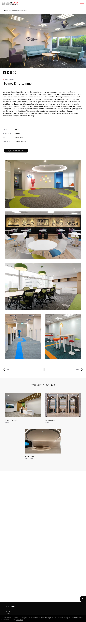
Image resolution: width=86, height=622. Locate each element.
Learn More (19, 620)
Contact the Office (18, 150)
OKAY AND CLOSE (78, 618)
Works (8, 614)
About (8, 611)
